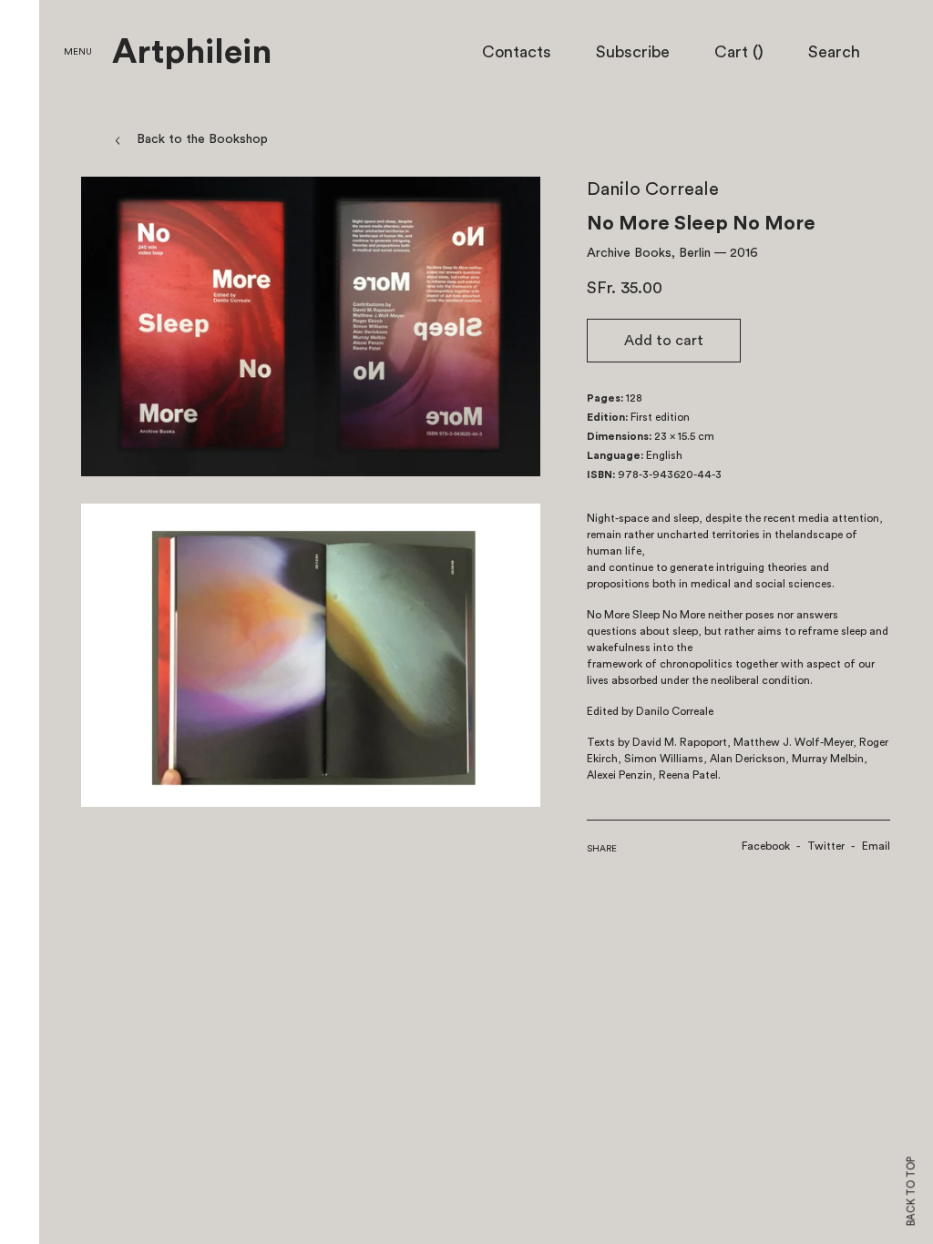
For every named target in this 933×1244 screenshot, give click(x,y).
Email (876, 846)
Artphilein (192, 53)
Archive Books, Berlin (649, 253)
